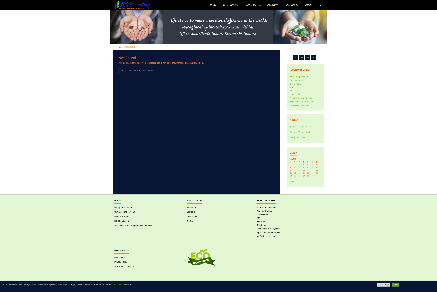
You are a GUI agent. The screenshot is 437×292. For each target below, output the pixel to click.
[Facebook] (295, 57)
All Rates (294, 90)
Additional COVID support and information (133, 225)
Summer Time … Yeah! (300, 132)
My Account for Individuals (302, 101)
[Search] (320, 5)
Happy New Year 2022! (300, 126)
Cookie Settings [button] (384, 285)
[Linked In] (301, 57)
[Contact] (313, 57)
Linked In (191, 212)
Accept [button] (395, 285)
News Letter (119, 257)
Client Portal (295, 84)
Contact (190, 221)
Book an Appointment (299, 76)
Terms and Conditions (124, 266)
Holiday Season (121, 221)
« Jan (292, 181)
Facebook (191, 207)
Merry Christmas (297, 137)
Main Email (192, 216)
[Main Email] (307, 57)
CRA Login (295, 94)
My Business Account (299, 105)
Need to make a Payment (301, 98)
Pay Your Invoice (297, 80)
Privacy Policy (120, 262)
